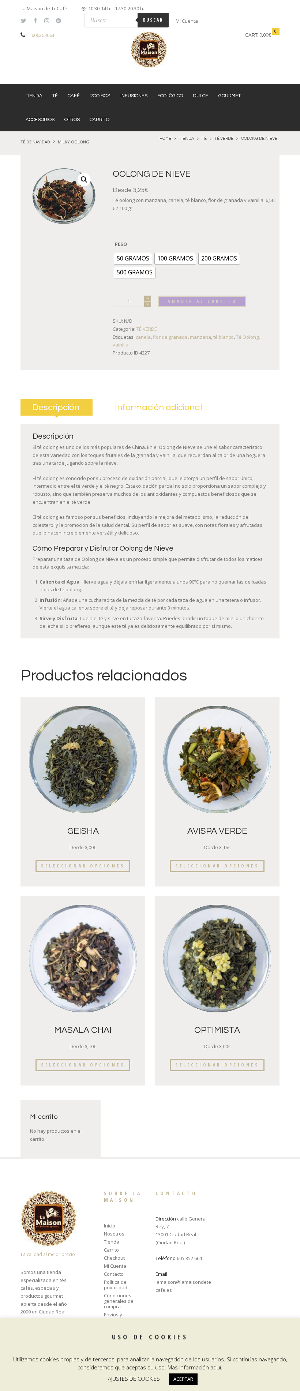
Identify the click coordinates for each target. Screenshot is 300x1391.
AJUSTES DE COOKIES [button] (134, 1378)
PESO (121, 244)
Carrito (99, 119)
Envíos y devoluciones (119, 1317)
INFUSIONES (133, 95)
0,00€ (265, 35)
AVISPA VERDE (217, 831)
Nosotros (114, 1233)
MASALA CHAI (83, 1030)
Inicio (109, 1225)
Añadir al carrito (202, 301)
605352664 (43, 35)
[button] (84, 179)
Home (165, 138)
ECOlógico (170, 95)
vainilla (120, 344)
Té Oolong (247, 337)
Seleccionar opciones (83, 866)
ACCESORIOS (40, 119)
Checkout (114, 1258)
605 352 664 (189, 1258)
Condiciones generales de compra (119, 1301)
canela (143, 337)
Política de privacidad (115, 1285)
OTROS (72, 119)
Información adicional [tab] (158, 407)
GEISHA (83, 831)
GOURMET (229, 95)
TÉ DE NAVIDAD (35, 142)
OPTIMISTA (217, 1030)
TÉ (55, 95)
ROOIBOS (100, 95)
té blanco (223, 337)
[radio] (133, 258)
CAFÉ (74, 95)
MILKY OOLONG (73, 142)
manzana (200, 337)
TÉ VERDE (223, 138)
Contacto (114, 1274)
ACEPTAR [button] (183, 1379)
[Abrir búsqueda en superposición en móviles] (127, 20)
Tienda (34, 95)
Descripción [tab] (55, 407)
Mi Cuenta (187, 21)
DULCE (200, 95)
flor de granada (170, 337)
